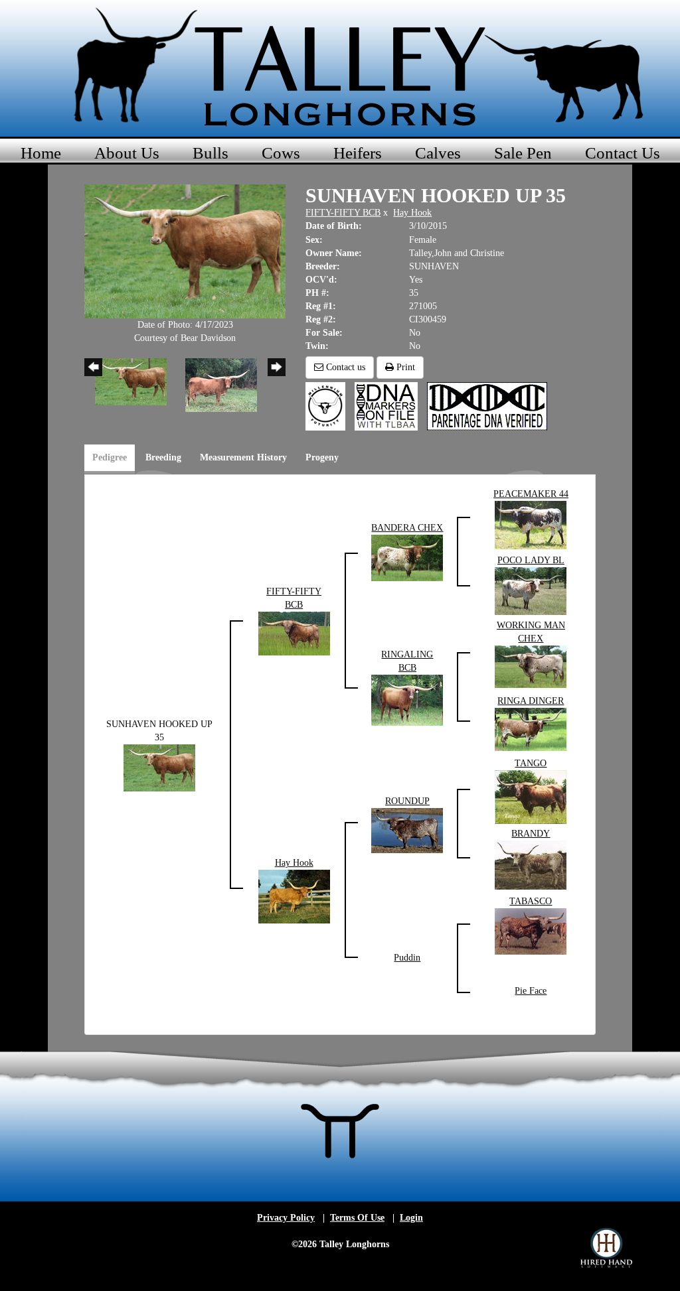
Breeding (163, 457)
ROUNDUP (407, 801)
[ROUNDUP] (407, 830)
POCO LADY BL (530, 560)
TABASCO (530, 901)
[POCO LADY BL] (530, 590)
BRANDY (530, 834)
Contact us (344, 367)
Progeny (322, 457)
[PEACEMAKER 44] (530, 524)
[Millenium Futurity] (328, 406)
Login (411, 1218)
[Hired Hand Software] (606, 1248)
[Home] (340, 66)
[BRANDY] (530, 864)
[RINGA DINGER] (530, 728)
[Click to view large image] (185, 250)
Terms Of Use (357, 1218)
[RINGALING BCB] (407, 699)
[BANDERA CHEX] (407, 557)
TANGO (531, 763)
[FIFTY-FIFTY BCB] (294, 633)
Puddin (407, 958)
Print (404, 367)
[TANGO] (530, 796)
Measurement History (243, 457)
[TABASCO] (530, 930)
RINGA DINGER (530, 701)
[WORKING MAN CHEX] (530, 666)
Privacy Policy (286, 1218)
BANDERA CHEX (407, 528)
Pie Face (531, 991)
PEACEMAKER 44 (530, 494)
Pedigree (109, 457)
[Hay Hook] (294, 896)
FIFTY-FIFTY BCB (343, 213)
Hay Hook (412, 213)
